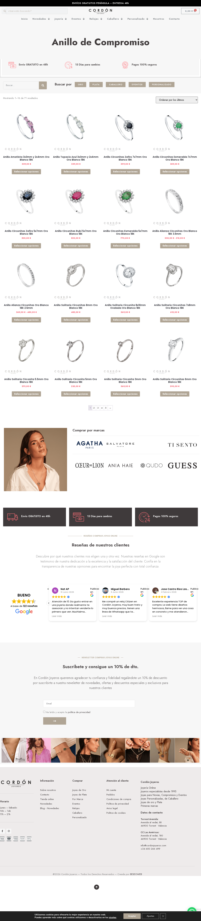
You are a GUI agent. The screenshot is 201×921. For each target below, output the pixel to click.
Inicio (24, 18)
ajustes (112, 917)
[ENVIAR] (54, 721)
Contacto (174, 18)
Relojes (94, 18)
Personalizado (136, 18)
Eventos (76, 18)
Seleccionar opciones (26, 171)
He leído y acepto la (68, 712)
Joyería (59, 18)
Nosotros (158, 18)
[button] (48, 603)
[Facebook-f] (2, 831)
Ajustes (150, 916)
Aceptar (132, 916)
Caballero (113, 18)
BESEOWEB (136, 874)
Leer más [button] (57, 616)
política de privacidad (79, 712)
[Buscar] (43, 85)
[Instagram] (8, 831)
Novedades (39, 18)
